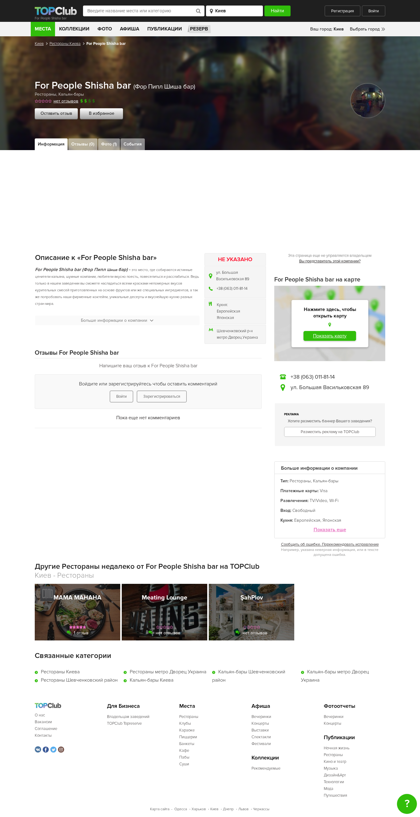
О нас (40, 715)
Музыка (331, 768)
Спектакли (261, 737)
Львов (243, 809)
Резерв (199, 29)
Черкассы (261, 809)
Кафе (184, 750)
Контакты (43, 735)
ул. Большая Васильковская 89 (232, 275)
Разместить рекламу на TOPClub (330, 431)
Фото (104, 29)
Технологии (334, 781)
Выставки (260, 730)
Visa (323, 490)
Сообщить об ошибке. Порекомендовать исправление (330, 544)
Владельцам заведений (128, 716)
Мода (328, 788)
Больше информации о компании (114, 320)
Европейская (228, 311)
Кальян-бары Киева (151, 680)
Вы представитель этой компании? (330, 261)
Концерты (260, 723)
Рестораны (45, 94)
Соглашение (46, 728)
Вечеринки (261, 716)
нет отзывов (65, 101)
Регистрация (342, 11)
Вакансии (43, 721)
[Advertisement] (210, 196)
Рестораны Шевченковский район (79, 680)
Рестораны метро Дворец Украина (168, 672)
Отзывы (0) (82, 144)
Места (43, 29)
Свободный (303, 510)
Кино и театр (335, 761)
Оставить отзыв (56, 113)
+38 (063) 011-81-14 (232, 288)
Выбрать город (365, 29)
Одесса (180, 809)
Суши (184, 764)
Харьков (199, 809)
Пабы (184, 757)
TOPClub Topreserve (124, 723)
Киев (39, 43)
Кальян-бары (71, 94)
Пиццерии (188, 737)
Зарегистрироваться (161, 396)
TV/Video (318, 500)
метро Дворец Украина (237, 337)
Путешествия (335, 795)
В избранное (101, 113)
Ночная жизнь (337, 748)
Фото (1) (109, 144)
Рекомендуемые (266, 768)
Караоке (187, 730)
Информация (51, 144)
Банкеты (186, 743)
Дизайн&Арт (335, 775)
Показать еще (330, 530)
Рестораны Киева (65, 43)
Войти (373, 11)
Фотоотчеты (339, 706)
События (133, 144)
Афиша (129, 29)
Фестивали (261, 743)
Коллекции (74, 29)
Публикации (164, 29)
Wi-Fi (334, 500)
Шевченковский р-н (235, 331)
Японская (225, 317)
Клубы (185, 723)
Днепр (228, 809)
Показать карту (330, 336)
